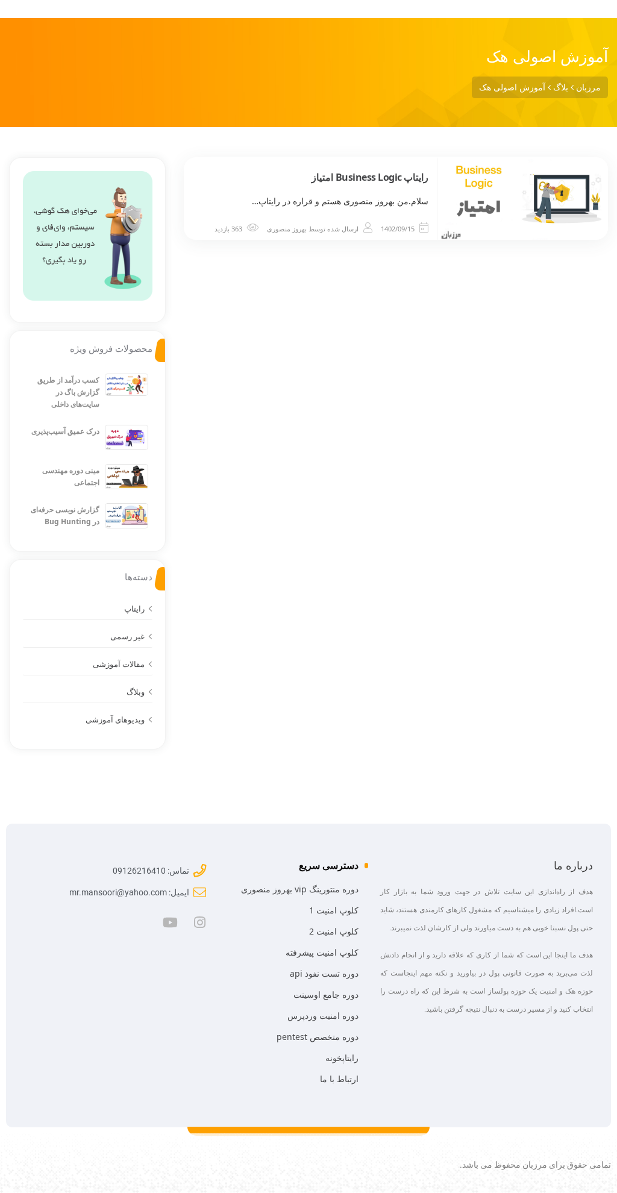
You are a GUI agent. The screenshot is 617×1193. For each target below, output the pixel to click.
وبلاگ (136, 691)
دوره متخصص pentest (318, 1036)
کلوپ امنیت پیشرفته (322, 952)
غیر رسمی (127, 636)
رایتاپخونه (342, 1057)
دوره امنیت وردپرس (323, 1015)
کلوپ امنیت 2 (334, 931)
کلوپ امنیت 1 (334, 910)
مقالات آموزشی (119, 664)
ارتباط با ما (339, 1079)
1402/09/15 (398, 228)
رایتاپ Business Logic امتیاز (370, 177)
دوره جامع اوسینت (326, 994)
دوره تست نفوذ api (324, 973)
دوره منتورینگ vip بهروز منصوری (300, 889)
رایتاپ (134, 608)
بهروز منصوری (287, 228)
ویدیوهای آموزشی (115, 719)
